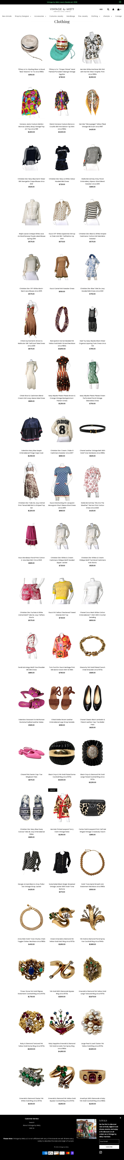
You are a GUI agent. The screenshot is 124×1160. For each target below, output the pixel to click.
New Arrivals (7, 16)
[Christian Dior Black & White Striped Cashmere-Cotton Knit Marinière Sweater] (92, 212)
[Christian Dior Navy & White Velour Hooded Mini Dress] (62, 157)
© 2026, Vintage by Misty (61, 1147)
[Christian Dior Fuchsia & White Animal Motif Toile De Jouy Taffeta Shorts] (31, 591)
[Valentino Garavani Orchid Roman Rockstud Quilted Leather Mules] (31, 698)
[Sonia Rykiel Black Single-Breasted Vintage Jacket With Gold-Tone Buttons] (62, 862)
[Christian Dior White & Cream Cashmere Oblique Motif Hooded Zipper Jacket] (62, 536)
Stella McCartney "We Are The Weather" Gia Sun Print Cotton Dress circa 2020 (92, 505)
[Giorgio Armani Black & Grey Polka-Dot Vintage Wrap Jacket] (31, 862)
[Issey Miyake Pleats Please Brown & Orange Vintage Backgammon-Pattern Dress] (62, 374)
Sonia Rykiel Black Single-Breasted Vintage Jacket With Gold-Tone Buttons (62, 886)
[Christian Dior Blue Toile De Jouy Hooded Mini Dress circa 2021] (92, 267)
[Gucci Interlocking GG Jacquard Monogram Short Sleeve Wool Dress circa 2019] (62, 481)
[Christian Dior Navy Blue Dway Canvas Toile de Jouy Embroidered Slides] (31, 807)
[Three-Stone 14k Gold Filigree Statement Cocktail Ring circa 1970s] (31, 969)
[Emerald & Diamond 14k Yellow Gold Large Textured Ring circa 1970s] (92, 969)
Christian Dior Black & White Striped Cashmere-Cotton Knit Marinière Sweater (92, 236)
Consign (118, 16)
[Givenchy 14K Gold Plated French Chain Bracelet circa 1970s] (92, 646)
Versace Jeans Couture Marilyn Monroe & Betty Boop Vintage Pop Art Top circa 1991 (31, 126)
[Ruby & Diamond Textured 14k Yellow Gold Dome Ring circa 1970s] (31, 1022)
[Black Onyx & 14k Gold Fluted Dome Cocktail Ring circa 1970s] (62, 753)
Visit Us (31, 1128)
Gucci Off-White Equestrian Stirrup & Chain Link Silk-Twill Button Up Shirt (62, 236)
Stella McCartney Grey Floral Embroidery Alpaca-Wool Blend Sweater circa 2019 (92, 181)
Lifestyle (106, 16)
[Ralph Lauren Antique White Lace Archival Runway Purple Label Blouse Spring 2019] (31, 212)
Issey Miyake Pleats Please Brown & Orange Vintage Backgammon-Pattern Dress (62, 398)
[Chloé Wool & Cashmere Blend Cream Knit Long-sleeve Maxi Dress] (31, 374)
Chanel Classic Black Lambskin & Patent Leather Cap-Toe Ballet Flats (92, 722)
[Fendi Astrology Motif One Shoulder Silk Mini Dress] (31, 646)
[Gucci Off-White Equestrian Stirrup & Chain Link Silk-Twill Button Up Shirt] (62, 212)
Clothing (94, 16)
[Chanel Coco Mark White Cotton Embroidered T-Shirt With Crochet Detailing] (92, 591)
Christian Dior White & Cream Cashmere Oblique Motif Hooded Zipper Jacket (62, 560)
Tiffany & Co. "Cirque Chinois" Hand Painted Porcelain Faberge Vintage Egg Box (62, 71)
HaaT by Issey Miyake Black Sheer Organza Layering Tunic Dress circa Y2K (92, 343)
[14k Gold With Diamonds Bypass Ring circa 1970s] (62, 969)
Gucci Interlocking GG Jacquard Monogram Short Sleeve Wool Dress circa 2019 (62, 505)
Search (31, 1122)
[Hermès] (92, 102)
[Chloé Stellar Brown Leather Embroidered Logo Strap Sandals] (62, 698)
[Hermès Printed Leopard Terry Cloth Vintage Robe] (62, 807)
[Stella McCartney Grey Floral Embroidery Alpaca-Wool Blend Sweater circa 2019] (92, 157)
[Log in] (113, 9)
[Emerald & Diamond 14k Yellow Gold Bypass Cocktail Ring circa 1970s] (62, 1077)
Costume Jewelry (56, 16)
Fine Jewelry (83, 16)
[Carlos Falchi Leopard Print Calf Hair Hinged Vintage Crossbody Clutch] (92, 807)
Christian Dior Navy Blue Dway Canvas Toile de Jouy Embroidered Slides (31, 831)
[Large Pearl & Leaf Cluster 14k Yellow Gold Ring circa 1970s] (92, 1022)
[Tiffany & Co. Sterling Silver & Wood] (31, 48)
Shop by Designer (22, 16)
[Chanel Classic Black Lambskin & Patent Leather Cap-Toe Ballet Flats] (92, 698)
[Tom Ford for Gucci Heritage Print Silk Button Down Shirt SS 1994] (62, 646)
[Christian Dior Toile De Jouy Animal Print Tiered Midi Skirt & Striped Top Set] (31, 481)
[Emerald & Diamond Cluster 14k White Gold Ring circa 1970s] (31, 1077)
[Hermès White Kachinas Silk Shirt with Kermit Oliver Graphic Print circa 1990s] (92, 48)
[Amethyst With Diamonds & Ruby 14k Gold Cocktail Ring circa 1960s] (92, 1077)
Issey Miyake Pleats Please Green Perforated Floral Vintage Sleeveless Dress (92, 398)
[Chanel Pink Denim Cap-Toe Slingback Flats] (31, 753)
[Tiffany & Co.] (62, 48)
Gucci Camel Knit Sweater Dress (62, 288)
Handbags (71, 16)
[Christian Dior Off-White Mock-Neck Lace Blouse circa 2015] (31, 267)
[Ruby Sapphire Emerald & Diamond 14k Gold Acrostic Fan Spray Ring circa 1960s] (62, 1022)
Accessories (39, 16)
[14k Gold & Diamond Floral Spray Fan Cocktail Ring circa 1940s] (92, 917)
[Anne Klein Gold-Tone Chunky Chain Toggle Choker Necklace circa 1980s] (31, 917)
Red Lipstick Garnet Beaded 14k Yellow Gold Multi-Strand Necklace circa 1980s (62, 343)
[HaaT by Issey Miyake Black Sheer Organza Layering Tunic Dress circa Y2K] (92, 319)
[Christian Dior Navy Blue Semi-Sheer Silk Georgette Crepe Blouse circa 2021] (31, 157)
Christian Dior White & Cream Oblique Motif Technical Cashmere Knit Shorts (92, 560)
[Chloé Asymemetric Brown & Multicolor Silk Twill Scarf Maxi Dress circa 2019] (31, 319)
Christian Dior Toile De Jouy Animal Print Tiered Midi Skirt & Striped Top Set (31, 505)
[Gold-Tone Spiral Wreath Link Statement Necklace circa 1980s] (92, 862)
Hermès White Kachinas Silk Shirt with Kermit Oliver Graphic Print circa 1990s (92, 71)
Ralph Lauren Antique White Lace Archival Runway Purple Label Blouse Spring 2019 (31, 236)
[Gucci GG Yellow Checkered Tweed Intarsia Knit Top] (62, 591)
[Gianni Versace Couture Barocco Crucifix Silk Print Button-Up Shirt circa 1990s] (62, 102)
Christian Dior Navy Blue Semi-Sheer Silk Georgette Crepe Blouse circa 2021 (31, 181)
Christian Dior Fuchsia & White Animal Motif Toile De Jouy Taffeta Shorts (31, 614)
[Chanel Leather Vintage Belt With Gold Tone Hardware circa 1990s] (92, 429)
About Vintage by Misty (31, 1125)
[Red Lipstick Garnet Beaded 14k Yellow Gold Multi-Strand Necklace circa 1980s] (62, 319)
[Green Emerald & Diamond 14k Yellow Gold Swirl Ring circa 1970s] (62, 917)
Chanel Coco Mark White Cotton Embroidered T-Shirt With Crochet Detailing (92, 614)
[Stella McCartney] (92, 481)
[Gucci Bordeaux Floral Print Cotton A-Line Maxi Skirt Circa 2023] (31, 536)
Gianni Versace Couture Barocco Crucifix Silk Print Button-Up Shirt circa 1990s (62, 126)
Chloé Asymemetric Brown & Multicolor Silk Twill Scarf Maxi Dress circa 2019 (31, 343)
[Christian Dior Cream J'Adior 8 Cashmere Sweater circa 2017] (62, 429)
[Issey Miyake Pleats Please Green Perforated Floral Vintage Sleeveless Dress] (92, 374)
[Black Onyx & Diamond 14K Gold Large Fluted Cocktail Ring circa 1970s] (92, 753)
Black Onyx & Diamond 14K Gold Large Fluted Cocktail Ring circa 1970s (92, 777)
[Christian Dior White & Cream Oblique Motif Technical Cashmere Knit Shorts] (92, 536)
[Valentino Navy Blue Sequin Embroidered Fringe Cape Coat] (31, 429)
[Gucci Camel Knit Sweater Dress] (62, 267)
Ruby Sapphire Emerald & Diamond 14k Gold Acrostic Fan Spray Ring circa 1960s (62, 1046)
